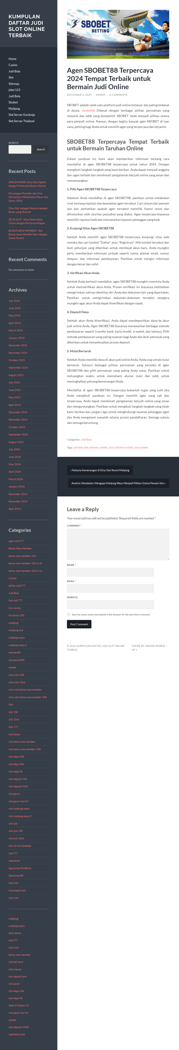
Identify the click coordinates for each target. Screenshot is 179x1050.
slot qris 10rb (16, 838)
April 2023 (15, 508)
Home (12, 59)
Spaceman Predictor (20, 868)
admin (100, 94)
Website (72, 597)
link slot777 (15, 600)
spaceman (14, 860)
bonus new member (20, 954)
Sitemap (14, 84)
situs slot (14, 947)
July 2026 (14, 300)
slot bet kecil (16, 961)
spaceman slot (17, 1034)
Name (71, 565)
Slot (11, 77)
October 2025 (17, 360)
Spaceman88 (16, 875)
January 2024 (17, 486)
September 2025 (18, 367)
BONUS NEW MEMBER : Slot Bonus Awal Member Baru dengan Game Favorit (28, 234)
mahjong (13, 622)
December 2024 (18, 412)
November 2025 (18, 352)
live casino (15, 607)
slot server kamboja (20, 845)
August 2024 (16, 442)
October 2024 (17, 427)
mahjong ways (17, 637)
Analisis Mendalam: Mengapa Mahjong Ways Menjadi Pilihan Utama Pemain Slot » (118, 483)
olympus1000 (16, 660)
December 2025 (18, 345)
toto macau (15, 969)
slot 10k (13, 712)
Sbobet (13, 102)
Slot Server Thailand (21, 121)
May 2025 (15, 397)
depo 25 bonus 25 (19, 1005)
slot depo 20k (16, 764)
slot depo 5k (16, 771)
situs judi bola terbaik (120, 447)
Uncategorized (17, 890)
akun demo (15, 933)
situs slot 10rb (17, 682)
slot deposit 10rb (18, 786)
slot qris (13, 823)
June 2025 (15, 389)
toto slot (13, 882)
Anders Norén (155, 646)
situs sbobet (141, 447)
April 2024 (15, 471)
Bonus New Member (20, 548)
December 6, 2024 (79, 94)
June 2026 (15, 308)
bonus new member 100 (22, 555)
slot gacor (14, 793)
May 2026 (15, 315)
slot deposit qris (18, 976)
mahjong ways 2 (18, 645)
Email (71, 581)
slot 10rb (14, 719)
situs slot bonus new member (25, 689)
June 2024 (15, 456)
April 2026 (15, 323)
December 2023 (18, 494)
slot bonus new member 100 (25, 749)
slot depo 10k (16, 756)
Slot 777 (13, 726)
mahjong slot (16, 630)
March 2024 (16, 479)
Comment (74, 525)
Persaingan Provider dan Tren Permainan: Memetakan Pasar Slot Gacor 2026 (28, 197)
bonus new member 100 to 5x (25, 570)
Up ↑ (135, 649)
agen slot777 (16, 541)
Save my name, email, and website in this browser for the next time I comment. (111, 614)
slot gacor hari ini (18, 801)
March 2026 (16, 330)
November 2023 (18, 501)
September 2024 (18, 434)
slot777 (13, 853)
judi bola (78, 447)
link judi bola (91, 447)
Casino (13, 65)
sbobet (12, 667)
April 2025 (15, 404)
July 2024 (14, 449)
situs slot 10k (16, 674)
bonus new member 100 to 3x (25, 563)
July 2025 (14, 382)
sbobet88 (88, 110)
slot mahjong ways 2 (20, 816)
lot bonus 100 (16, 615)
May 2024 (15, 464)
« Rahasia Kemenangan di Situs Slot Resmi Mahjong (99, 470)
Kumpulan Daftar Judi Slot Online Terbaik (27, 25)
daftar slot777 (17, 585)
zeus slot (14, 897)
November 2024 (18, 419)
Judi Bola (14, 71)
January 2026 (17, 337)
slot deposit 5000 (19, 1027)
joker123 (14, 90)
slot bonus (14, 734)
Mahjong (14, 108)
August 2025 (16, 375)
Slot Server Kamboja (22, 115)
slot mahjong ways (19, 808)
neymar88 (14, 652)
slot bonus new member (22, 741)
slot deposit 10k (18, 778)
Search (14, 142)
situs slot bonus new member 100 (28, 697)
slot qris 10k (16, 830)
